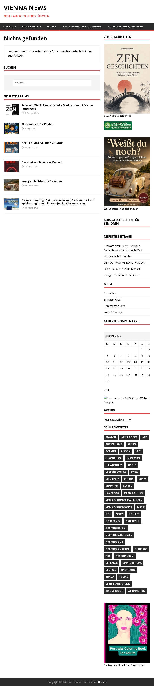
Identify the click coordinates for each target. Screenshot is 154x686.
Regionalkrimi (125, 556)
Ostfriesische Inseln (119, 535)
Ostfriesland (114, 542)
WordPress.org (113, 312)
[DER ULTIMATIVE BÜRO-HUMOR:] (11, 150)
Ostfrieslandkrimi (118, 549)
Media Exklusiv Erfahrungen (124, 500)
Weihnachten (136, 591)
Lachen (127, 486)
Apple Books (129, 437)
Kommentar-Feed (114, 306)
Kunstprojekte (31, 26)
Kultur (128, 479)
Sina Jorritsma (132, 563)
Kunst (142, 479)
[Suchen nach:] (52, 82)
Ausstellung (114, 444)
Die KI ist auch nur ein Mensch (42, 162)
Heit (138, 451)
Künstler (112, 486)
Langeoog (112, 493)
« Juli (106, 390)
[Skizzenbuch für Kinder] (11, 131)
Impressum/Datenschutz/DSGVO (82, 26)
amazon (111, 437)
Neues (119, 514)
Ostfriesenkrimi (116, 528)
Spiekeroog (128, 569)
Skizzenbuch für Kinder (37, 124)
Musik (141, 507)
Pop (108, 556)
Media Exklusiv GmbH (119, 507)
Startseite (9, 26)
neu (108, 514)
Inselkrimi (133, 458)
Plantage (141, 549)
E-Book (125, 451)
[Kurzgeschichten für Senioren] (11, 188)
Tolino (123, 576)
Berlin (132, 444)
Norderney (113, 521)
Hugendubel (114, 458)
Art (144, 437)
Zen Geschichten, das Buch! (125, 26)
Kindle (132, 465)
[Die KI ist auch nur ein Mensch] (11, 169)
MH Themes (100, 682)
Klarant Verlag (116, 472)
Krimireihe (112, 479)
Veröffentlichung (118, 584)
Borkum (111, 451)
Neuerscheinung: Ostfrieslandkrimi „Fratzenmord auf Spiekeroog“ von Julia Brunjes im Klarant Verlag (58, 201)
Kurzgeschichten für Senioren (42, 181)
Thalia (110, 576)
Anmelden (110, 293)
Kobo (134, 472)
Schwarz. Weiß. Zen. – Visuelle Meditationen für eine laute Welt (57, 106)
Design (51, 26)
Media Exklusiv (133, 493)
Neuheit (134, 514)
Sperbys (111, 569)
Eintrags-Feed (112, 299)
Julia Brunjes (114, 465)
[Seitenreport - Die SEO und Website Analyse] (127, 402)
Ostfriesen (132, 521)
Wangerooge (114, 591)
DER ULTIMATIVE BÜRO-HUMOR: (42, 143)
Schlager (112, 563)
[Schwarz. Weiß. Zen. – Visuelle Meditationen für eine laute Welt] (11, 112)
